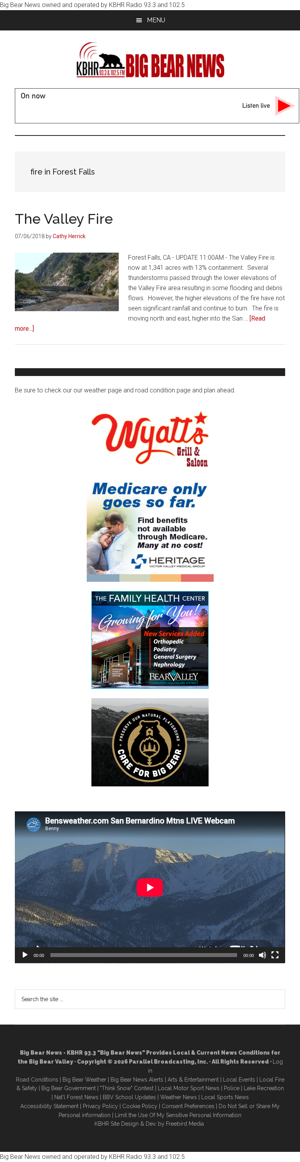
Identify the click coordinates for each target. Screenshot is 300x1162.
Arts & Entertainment (193, 1079)
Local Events (239, 1079)
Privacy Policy (100, 1106)
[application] (150, 887)
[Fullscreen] (275, 955)
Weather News (178, 1097)
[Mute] (262, 955)
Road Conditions (37, 1079)
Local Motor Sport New (187, 1088)
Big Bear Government (68, 1088)
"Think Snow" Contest (127, 1088)
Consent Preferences (188, 1106)
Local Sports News (225, 1097)
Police (231, 1088)
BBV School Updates (129, 1097)
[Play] (25, 955)
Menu (156, 20)
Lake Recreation (264, 1088)
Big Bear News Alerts (137, 1079)
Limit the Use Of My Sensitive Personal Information (178, 1115)
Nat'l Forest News (76, 1097)
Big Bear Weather (84, 1079)
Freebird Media (185, 1124)
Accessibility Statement (49, 1106)
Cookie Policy (139, 1106)
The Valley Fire (64, 218)
